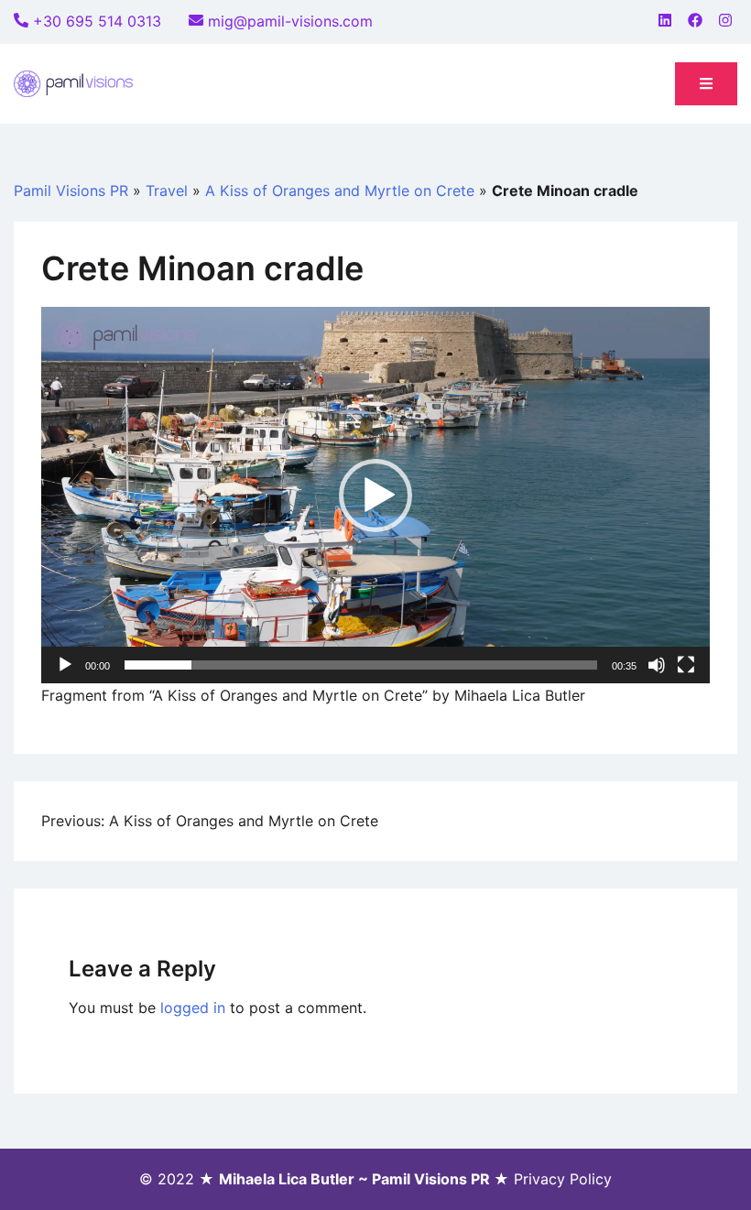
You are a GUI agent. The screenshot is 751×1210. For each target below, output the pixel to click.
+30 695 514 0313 (97, 21)
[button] (375, 495)
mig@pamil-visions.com (290, 21)
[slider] (361, 665)
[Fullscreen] (686, 665)
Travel (167, 190)
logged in (192, 1007)
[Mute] (657, 665)
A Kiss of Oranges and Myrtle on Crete (339, 190)
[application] (375, 495)
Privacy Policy (563, 1179)
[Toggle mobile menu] (706, 83)
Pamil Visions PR (71, 190)
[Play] (65, 665)
